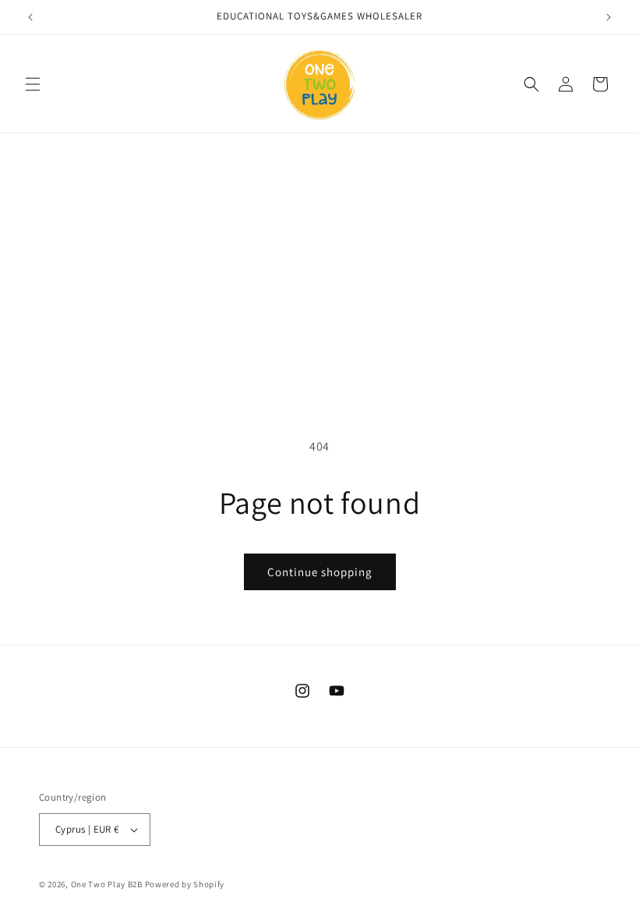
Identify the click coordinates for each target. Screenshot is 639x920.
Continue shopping (319, 571)
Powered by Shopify (185, 884)
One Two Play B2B (107, 884)
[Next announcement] (608, 17)
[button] (33, 84)
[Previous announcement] (30, 17)
